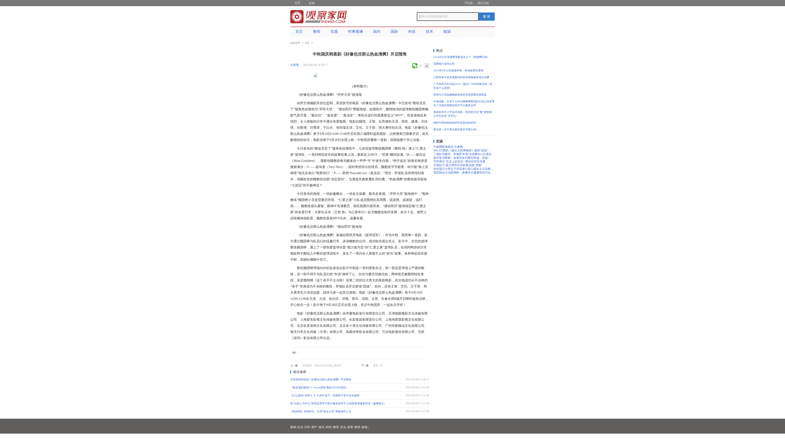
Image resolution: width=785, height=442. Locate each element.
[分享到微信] (414, 65)
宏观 (334, 31)
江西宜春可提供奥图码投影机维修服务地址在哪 (461, 77)
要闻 (316, 31)
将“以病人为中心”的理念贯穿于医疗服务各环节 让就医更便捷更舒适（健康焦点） (338, 403)
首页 (297, 3)
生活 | (301, 427)
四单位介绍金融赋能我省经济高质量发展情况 (460, 94)
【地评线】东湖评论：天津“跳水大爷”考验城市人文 (320, 411)
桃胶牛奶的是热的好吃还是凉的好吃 (454, 122)
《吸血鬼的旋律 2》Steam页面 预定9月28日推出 (318, 387)
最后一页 (378, 365)
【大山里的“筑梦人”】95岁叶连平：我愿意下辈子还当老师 (324, 395)
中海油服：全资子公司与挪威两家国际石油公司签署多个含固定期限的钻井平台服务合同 (464, 103)
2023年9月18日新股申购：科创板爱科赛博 (458, 70)
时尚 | (329, 427)
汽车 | (308, 427)
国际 (394, 31)
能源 (447, 31)
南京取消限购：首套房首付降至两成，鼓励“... (462, 157)
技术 (429, 31)
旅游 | (365, 427)
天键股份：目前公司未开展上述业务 (321, 365)
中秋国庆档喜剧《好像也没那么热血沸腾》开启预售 (320, 379)
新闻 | (293, 427)
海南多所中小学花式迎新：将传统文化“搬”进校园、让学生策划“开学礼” (463, 113)
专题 (306, 43)
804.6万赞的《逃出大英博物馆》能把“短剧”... (462, 150)
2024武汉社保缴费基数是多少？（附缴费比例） (461, 57)
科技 (412, 31)
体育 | (351, 427)
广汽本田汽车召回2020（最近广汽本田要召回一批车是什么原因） (462, 85)
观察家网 (295, 43)
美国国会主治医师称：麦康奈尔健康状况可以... (463, 172)
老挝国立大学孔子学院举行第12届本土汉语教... (463, 168)
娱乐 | (322, 427)
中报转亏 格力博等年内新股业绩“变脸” (457, 165)
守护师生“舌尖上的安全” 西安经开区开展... (460, 161)
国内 (376, 31)
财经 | (358, 427)
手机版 (468, 3)
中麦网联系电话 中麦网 (448, 146)
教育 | (336, 427)
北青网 (294, 65)
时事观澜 (355, 31)
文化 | (344, 427)
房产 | (315, 427)
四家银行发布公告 (444, 63)
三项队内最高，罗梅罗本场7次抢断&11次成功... (463, 154)
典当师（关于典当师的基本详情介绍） (456, 129)
